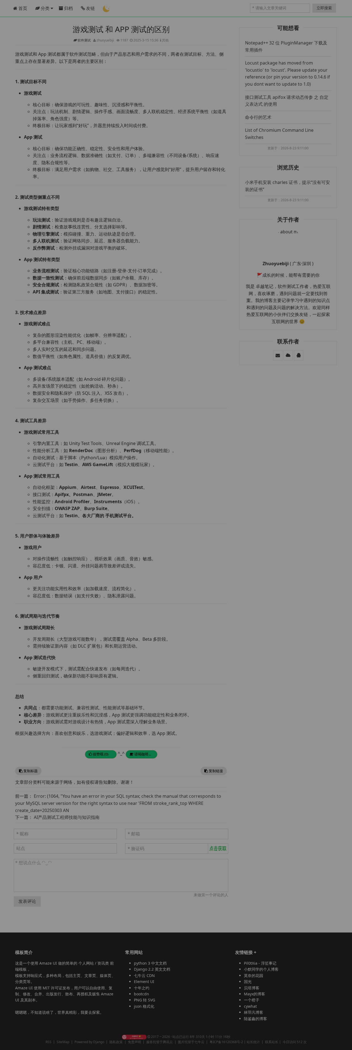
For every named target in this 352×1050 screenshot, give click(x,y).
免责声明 (134, 1042)
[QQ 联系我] (298, 355)
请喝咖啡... (142, 754)
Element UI (144, 981)
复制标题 (30, 770)
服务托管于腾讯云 (159, 1042)
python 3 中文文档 (150, 963)
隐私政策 (116, 1042)
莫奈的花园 (253, 975)
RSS (48, 1042)
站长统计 (253, 1042)
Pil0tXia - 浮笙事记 (260, 963)
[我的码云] (288, 355)
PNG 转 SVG (144, 1000)
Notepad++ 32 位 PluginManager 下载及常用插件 (286, 46)
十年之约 (141, 987)
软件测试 (84, 40)
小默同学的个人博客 (261, 969)
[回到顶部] (344, 1042)
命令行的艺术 (258, 117)
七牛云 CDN (144, 975)
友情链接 (244, 952)
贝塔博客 (251, 987)
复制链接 (215, 770)
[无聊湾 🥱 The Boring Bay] (134, 1036)
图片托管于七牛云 (191, 1042)
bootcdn (141, 993)
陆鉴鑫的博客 (255, 1018)
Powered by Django (89, 1042)
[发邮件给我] (277, 355)
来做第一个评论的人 (211, 894)
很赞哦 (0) (100, 754)
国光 (248, 981)
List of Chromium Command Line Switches (279, 133)
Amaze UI (48, 963)
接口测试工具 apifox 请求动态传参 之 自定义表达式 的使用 (286, 100)
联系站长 (271, 1042)
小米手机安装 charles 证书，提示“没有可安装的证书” (287, 185)
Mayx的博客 (254, 993)
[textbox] (121, 875)
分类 (45, 8)
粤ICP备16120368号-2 (226, 1042)
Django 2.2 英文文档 (152, 969)
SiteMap (63, 1042)
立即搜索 (324, 7)
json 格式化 (144, 1006)
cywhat (250, 1006)
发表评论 (27, 901)
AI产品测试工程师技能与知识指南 (67, 817)
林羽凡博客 (253, 1012)
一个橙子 (251, 1000)
